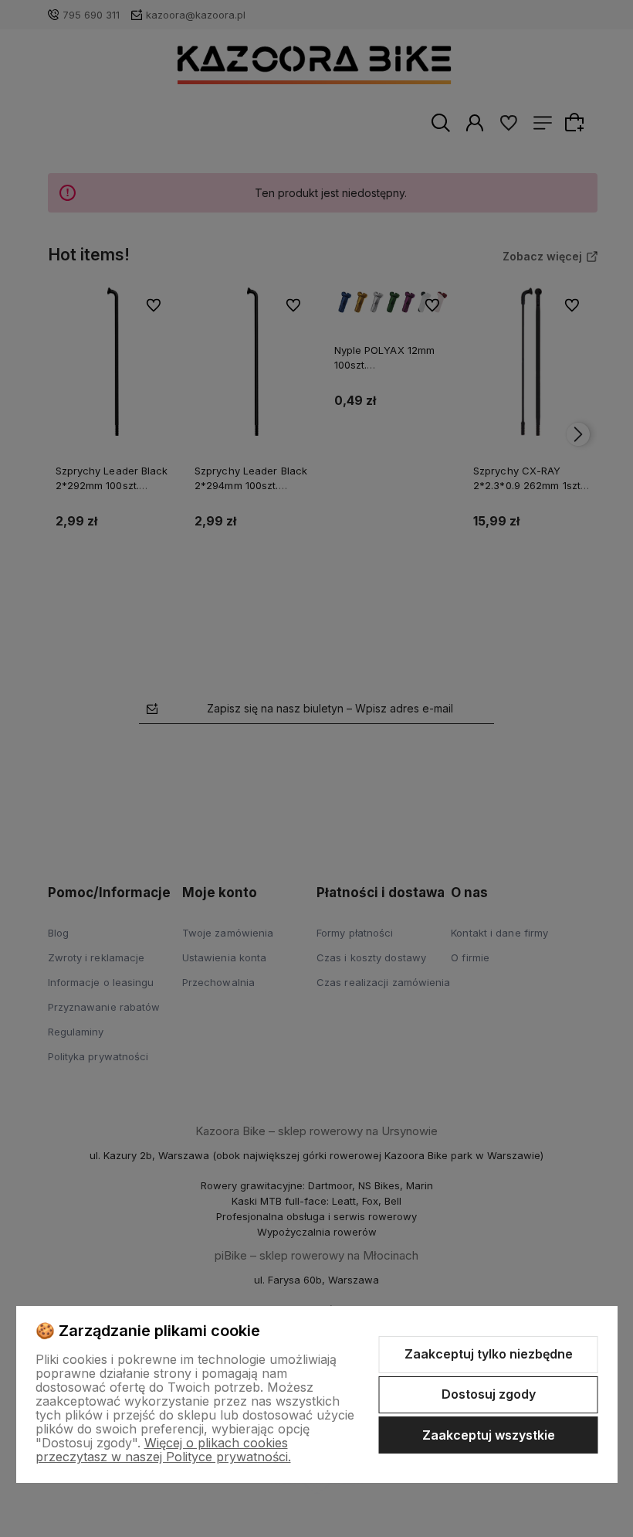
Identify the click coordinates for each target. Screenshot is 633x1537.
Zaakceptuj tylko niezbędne (489, 1354)
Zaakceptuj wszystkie (488, 1435)
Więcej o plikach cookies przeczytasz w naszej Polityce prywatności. (163, 1449)
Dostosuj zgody (489, 1394)
